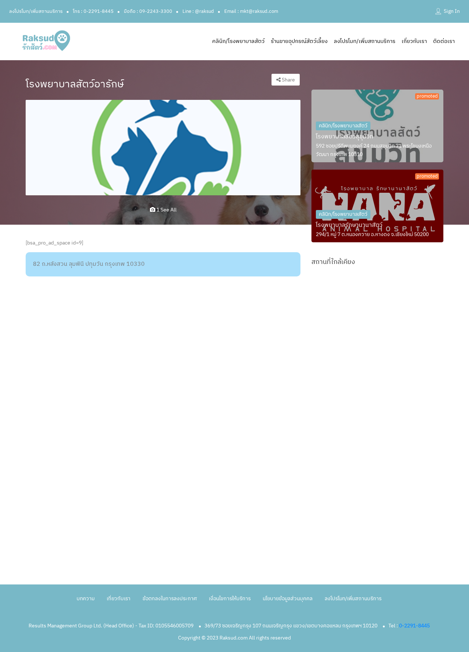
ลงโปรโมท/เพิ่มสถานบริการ (36, 11)
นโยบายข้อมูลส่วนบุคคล (288, 598)
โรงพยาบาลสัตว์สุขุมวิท (344, 137)
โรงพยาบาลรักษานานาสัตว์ (349, 225)
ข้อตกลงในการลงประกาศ (170, 598)
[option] (163, 147)
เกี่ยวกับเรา (414, 41)
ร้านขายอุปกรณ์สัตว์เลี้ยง (299, 41)
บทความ (86, 598)
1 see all (166, 210)
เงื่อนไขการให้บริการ (230, 598)
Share (288, 80)
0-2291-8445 (414, 626)
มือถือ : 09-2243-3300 (148, 11)
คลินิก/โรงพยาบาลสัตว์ (238, 41)
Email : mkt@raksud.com (251, 11)
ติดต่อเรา (444, 41)
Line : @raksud (198, 11)
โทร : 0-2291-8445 (93, 11)
